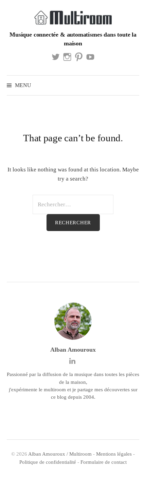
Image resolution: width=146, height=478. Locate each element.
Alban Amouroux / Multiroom (60, 454)
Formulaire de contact (103, 462)
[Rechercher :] (133, 85)
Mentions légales (114, 454)
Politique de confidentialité (47, 462)
